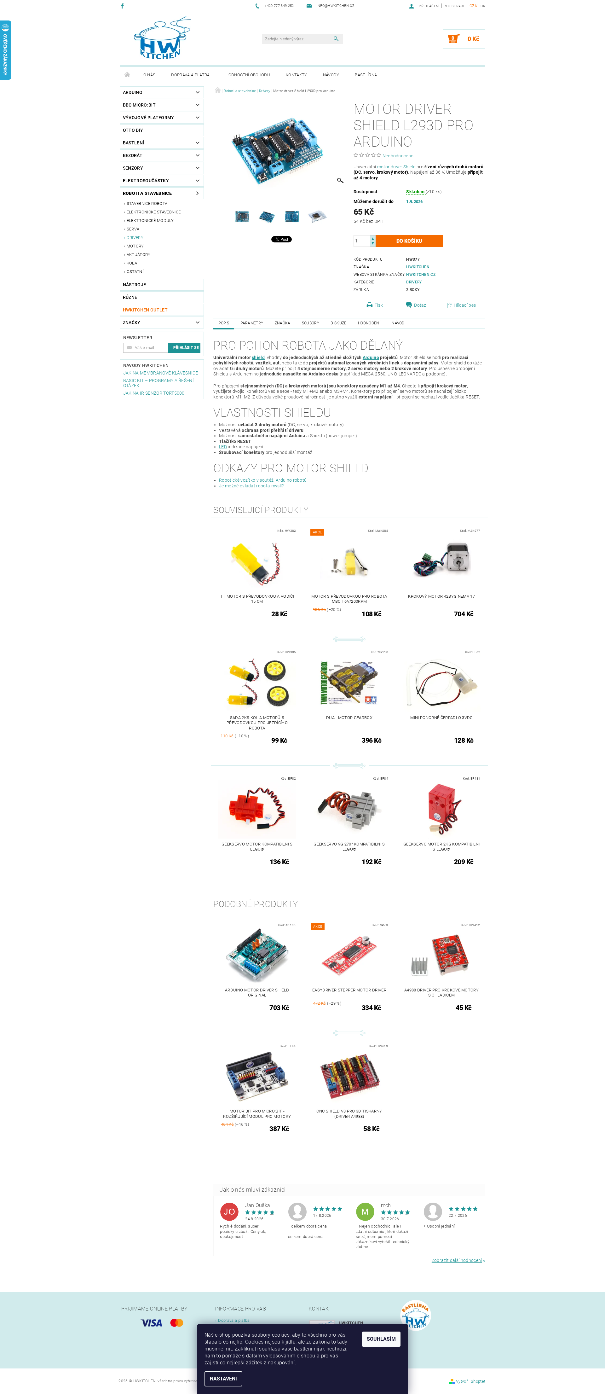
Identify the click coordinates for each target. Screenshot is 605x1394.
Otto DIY (133, 130)
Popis (223, 323)
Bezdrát (132, 155)
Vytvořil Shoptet (470, 1381)
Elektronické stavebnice (154, 212)
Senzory (133, 168)
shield (258, 357)
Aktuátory (139, 254)
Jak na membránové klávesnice (160, 372)
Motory (135, 246)
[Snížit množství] (373, 244)
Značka (283, 323)
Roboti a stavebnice (147, 193)
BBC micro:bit (139, 104)
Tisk (379, 305)
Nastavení (223, 1379)
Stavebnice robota (147, 203)
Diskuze (338, 323)
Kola (132, 263)
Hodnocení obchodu (248, 75)
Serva (133, 229)
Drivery (135, 237)
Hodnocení (369, 323)
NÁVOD (398, 323)
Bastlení (133, 142)
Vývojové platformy (148, 117)
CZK (473, 5)
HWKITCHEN (417, 267)
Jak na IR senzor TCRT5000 (154, 393)
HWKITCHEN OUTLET (145, 309)
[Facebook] (123, 6)
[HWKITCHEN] (162, 37)
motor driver (389, 166)
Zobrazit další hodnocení (457, 1260)
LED (223, 446)
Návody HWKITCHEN (146, 365)
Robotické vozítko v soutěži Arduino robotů (263, 480)
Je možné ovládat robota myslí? (251, 485)
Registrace (454, 6)
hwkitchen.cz (420, 274)
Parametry (251, 323)
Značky (132, 322)
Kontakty (296, 75)
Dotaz (420, 305)
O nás (149, 75)
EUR (482, 6)
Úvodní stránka (127, 75)
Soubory (310, 323)
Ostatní (135, 271)
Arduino (132, 92)
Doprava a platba (190, 75)
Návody (331, 75)
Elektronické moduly (150, 220)
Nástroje (134, 284)
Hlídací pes (465, 305)
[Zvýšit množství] (373, 238)
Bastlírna (366, 75)
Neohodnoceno (398, 155)
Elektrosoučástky (146, 180)
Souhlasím (381, 1339)
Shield (409, 166)
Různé (130, 297)
